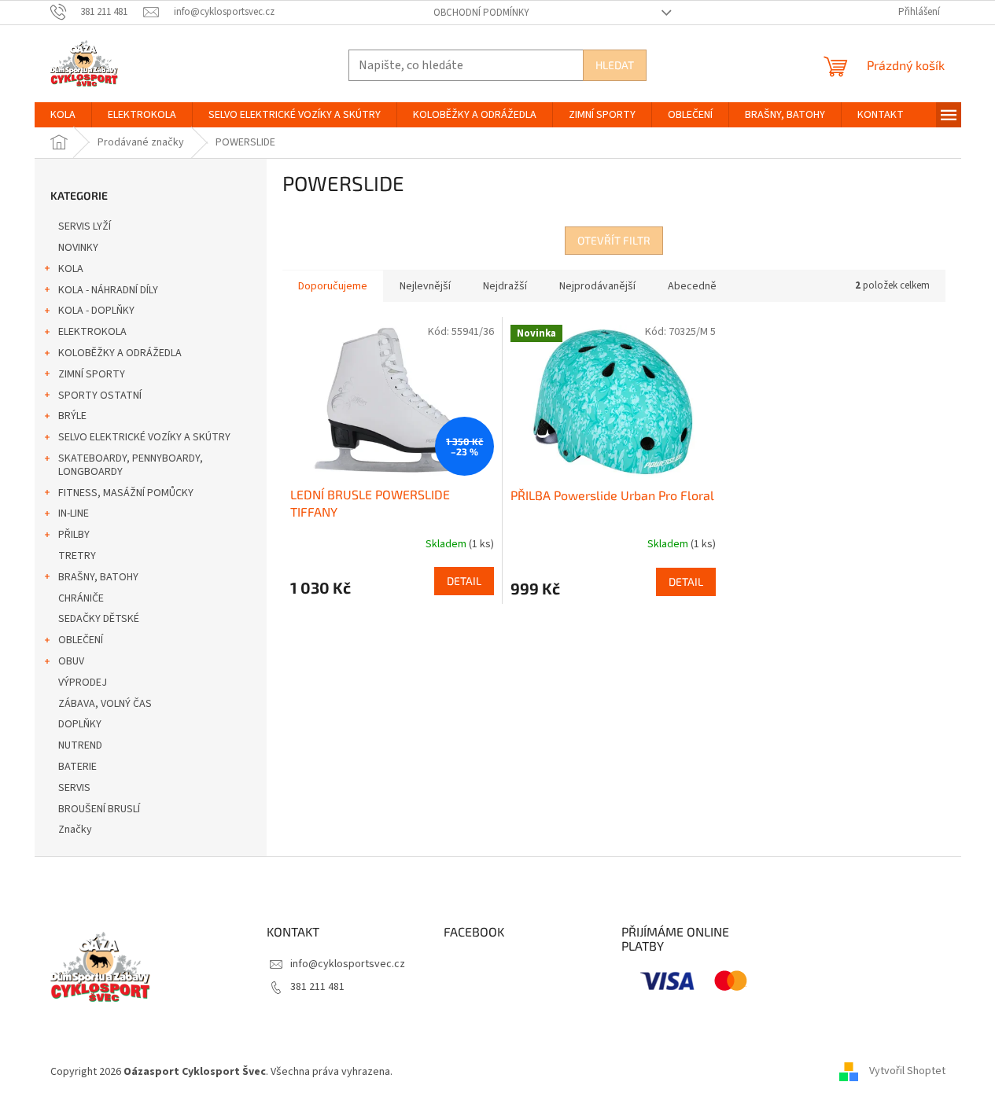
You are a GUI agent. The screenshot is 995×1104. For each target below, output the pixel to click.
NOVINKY (78, 248)
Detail (464, 580)
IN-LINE (73, 513)
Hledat (614, 65)
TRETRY (77, 556)
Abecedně (692, 286)
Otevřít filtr (613, 240)
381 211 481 (317, 987)
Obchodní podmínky (481, 13)
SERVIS (74, 788)
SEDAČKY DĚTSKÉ (98, 619)
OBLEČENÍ (80, 640)
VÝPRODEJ (82, 682)
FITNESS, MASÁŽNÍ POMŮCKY (125, 493)
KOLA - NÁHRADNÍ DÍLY (108, 290)
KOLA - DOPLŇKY (96, 310)
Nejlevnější (425, 286)
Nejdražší (505, 286)
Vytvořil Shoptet (907, 1072)
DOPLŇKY (79, 724)
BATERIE (77, 767)
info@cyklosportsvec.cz (347, 964)
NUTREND (80, 745)
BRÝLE (72, 416)
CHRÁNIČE (81, 598)
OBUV (71, 661)
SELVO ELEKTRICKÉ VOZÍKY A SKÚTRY (144, 437)
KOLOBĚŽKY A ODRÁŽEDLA (120, 353)
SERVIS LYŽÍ (84, 226)
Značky (75, 829)
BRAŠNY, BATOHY (98, 577)
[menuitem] (63, 114)
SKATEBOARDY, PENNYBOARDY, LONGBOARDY (130, 465)
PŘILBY (74, 535)
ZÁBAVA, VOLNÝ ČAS (105, 704)
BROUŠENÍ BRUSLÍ (99, 809)
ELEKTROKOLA (92, 332)
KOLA (70, 269)
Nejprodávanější (597, 286)
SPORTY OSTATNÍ (100, 395)
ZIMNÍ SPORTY (91, 374)
